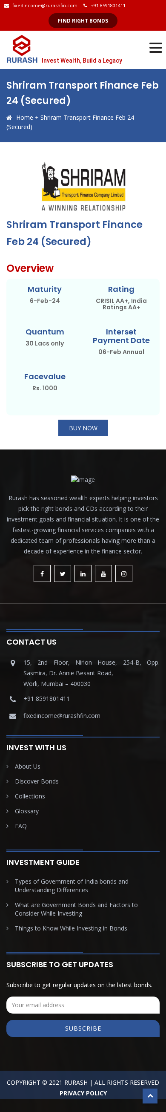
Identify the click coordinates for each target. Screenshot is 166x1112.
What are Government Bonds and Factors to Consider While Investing (76, 909)
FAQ (21, 826)
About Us (27, 766)
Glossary (27, 811)
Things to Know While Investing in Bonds (71, 928)
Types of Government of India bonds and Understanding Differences (72, 885)
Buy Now (83, 428)
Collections (30, 796)
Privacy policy (83, 1093)
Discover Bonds (37, 781)
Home (24, 117)
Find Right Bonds (83, 20)
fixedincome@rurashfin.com (44, 5)
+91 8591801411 (108, 5)
